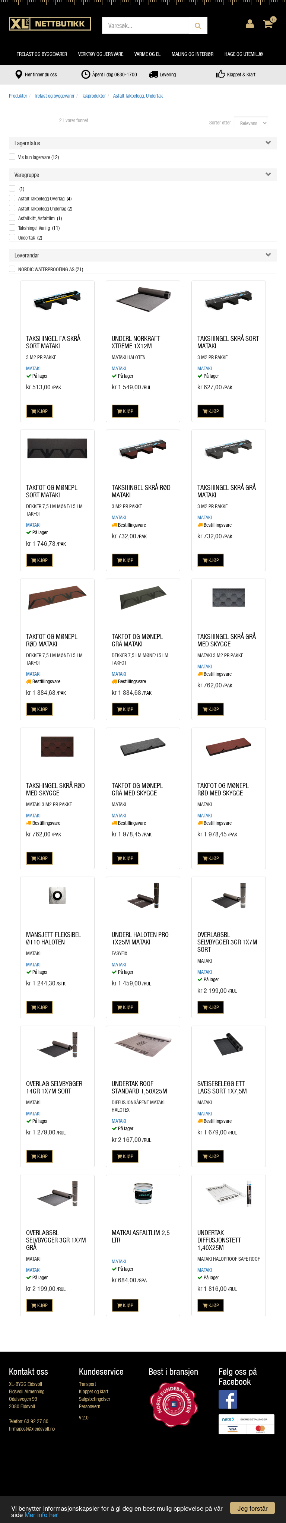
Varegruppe (27, 174)
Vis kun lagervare (38, 157)
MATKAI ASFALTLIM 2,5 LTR (141, 1236)
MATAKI (33, 368)
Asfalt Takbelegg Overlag (45, 198)
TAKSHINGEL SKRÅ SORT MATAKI (228, 342)
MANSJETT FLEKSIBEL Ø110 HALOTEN (53, 938)
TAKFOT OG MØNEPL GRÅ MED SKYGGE (137, 789)
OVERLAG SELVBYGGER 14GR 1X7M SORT (54, 1087)
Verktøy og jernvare (100, 54)
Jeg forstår (253, 1508)
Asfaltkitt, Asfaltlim (40, 218)
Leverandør (27, 255)
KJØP (42, 411)
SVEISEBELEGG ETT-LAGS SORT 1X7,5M (222, 1087)
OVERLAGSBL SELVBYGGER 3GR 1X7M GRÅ (56, 1239)
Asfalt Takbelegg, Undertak (138, 95)
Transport (87, 1384)
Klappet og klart (93, 1391)
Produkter (18, 95)
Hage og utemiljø (244, 54)
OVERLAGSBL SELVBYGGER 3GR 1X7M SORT (227, 941)
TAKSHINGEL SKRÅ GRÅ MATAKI (226, 491)
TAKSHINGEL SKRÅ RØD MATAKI (141, 491)
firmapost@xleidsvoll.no (32, 1428)
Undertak (30, 237)
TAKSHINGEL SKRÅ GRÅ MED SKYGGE (226, 640)
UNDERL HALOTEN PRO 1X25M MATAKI (140, 938)
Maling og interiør (192, 54)
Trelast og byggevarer (42, 54)
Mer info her (41, 1514)
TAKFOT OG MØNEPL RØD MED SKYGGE (223, 789)
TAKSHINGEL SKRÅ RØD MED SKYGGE (55, 789)
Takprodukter (94, 95)
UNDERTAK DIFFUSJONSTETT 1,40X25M (219, 1239)
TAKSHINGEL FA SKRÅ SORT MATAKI (53, 342)
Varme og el (147, 54)
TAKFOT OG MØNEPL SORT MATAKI (51, 491)
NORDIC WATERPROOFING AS (50, 269)
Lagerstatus (27, 142)
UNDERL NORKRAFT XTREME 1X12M (136, 342)
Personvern (89, 1406)
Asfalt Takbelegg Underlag (45, 208)
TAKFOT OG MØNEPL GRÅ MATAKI (137, 640)
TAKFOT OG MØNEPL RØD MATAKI (51, 640)
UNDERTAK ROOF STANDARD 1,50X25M (139, 1087)
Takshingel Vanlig (39, 228)
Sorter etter (220, 122)
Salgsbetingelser (94, 1399)
